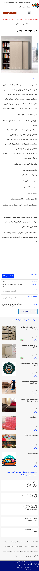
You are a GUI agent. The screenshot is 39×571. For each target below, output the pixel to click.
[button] (29, 12)
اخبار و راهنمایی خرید (24, 565)
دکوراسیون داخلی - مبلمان (26, 19)
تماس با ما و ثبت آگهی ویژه (22, 562)
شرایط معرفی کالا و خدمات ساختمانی (23, 568)
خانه (36, 19)
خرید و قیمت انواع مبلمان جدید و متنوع (12, 285)
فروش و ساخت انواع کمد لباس (28, 311)
